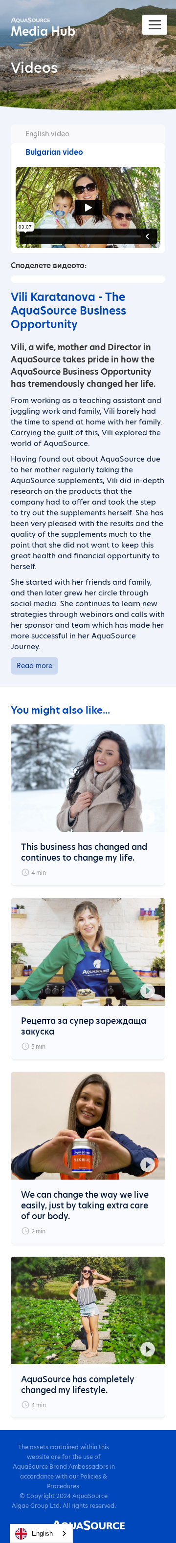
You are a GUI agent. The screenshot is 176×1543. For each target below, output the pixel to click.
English (42, 1533)
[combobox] (41, 1533)
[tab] (88, 134)
